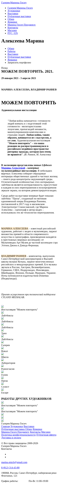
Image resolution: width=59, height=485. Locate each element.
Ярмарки (12, 59)
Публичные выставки (19, 57)
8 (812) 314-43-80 (10, 467)
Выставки (13, 54)
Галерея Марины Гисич (13, 2)
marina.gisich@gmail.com (14, 462)
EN (13, 33)
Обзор (11, 48)
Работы (11, 51)
